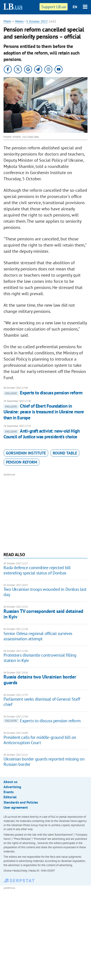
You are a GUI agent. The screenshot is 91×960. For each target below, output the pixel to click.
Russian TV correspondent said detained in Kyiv (43, 614)
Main (7, 21)
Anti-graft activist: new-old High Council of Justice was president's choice (42, 434)
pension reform (21, 462)
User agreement (16, 807)
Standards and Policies (21, 802)
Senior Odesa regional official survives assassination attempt (38, 636)
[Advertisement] (45, 512)
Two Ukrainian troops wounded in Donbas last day (45, 591)
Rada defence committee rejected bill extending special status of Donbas (37, 570)
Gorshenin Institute (26, 453)
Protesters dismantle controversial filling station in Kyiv (40, 657)
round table (65, 453)
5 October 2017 (36, 21)
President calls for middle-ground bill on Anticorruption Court (40, 739)
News (19, 21)
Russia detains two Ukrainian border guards (40, 679)
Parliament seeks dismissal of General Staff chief (42, 701)
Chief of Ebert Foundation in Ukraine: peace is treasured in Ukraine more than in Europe (44, 412)
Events (9, 792)
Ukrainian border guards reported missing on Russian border (44, 761)
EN (75, 6)
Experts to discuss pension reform (43, 393)
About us (10, 781)
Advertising (12, 787)
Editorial (10, 797)
